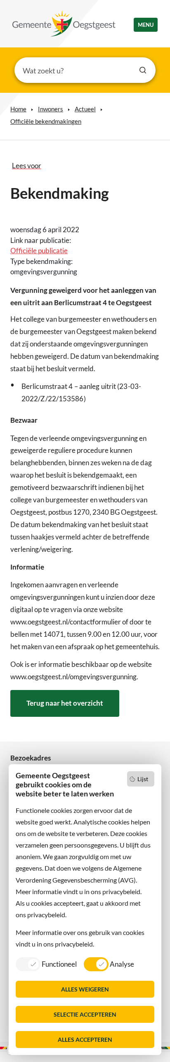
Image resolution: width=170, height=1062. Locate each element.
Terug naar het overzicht (64, 703)
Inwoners (50, 109)
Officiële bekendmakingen (45, 121)
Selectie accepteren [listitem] (85, 1014)
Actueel (85, 109)
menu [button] (145, 24)
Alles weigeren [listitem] (85, 989)
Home (18, 109)
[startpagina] (64, 23)
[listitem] (46, 963)
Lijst (142, 778)
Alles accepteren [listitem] (85, 1039)
